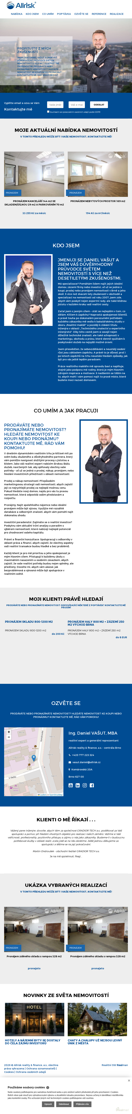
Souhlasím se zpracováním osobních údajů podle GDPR (74, 112)
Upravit (48, 1104)
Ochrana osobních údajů (31, 1071)
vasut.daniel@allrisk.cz (87, 762)
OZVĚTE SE (81, 13)
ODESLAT (99, 104)
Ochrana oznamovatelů (40, 1068)
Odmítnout (64, 1104)
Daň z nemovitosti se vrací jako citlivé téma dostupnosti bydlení (95, 1042)
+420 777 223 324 (83, 755)
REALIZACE (117, 13)
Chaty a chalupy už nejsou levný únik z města (32, 1042)
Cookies (9, 1071)
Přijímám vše (82, 1104)
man (122, 1065)
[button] (34, 758)
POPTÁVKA (64, 13)
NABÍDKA (16, 13)
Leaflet (43, 794)
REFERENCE (99, 13)
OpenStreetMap (56, 794)
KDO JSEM (32, 13)
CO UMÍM (48, 13)
